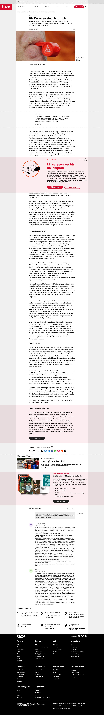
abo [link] (70, 1)
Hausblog (55, 647)
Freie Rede (20, 679)
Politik (18, 645)
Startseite (19, 11)
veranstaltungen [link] (24, 1)
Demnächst (56, 670)
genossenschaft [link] (75, 1)
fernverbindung (21, 672)
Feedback (37, 690)
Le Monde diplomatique (77, 675)
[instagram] (86, 637)
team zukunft (38, 670)
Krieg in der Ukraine (40, 656)
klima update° (20, 674)
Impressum (69, 706)
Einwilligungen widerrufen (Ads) (61, 708)
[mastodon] (79, 637)
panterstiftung (75, 654)
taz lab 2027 (56, 679)
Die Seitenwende (57, 649)
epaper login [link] (83, 1)
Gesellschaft (26, 11)
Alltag (31, 11)
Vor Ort (55, 672)
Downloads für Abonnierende (43, 697)
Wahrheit (19, 660)
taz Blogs (73, 670)
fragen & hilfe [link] (35, 1)
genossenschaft (75, 647)
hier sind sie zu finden (45, 517)
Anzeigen (19, 697)
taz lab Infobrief (39, 676)
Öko (18, 647)
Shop (18, 695)
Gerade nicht (80, 159)
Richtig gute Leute (40, 654)
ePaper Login (38, 695)
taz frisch (37, 672)
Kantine (19, 693)
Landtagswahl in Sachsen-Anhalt (42, 648)
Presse (55, 654)
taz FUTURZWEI (75, 672)
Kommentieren (39, 447)
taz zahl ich (74, 649)
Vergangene (56, 676)
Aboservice (38, 692)
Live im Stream (57, 674)
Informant (56, 706)
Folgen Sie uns (74, 636)
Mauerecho (20, 676)
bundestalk (20, 670)
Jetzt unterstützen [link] (37, 438)
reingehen (19, 681)
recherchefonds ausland (77, 651)
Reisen (19, 691)
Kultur (18, 651)
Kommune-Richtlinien (74, 703)
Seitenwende (78, 706)
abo (72, 645)
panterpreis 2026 (75, 656)
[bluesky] (82, 637)
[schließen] (85, 159)
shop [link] (30, 1)
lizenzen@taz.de (27, 705)
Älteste (73, 508)
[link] (18, 7)
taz (21, 636)
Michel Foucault (39, 658)
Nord (18, 658)
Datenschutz (62, 706)
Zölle (36, 645)
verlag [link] (18, 1)
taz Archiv (73, 677)
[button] (86, 7)
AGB (74, 706)
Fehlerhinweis (46, 447)
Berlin (18, 656)
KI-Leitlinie (83, 703)
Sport (18, 654)
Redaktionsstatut (63, 703)
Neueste (69, 508)
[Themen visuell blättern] (72, 7)
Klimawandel (38, 651)
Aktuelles (55, 645)
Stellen (55, 651)
